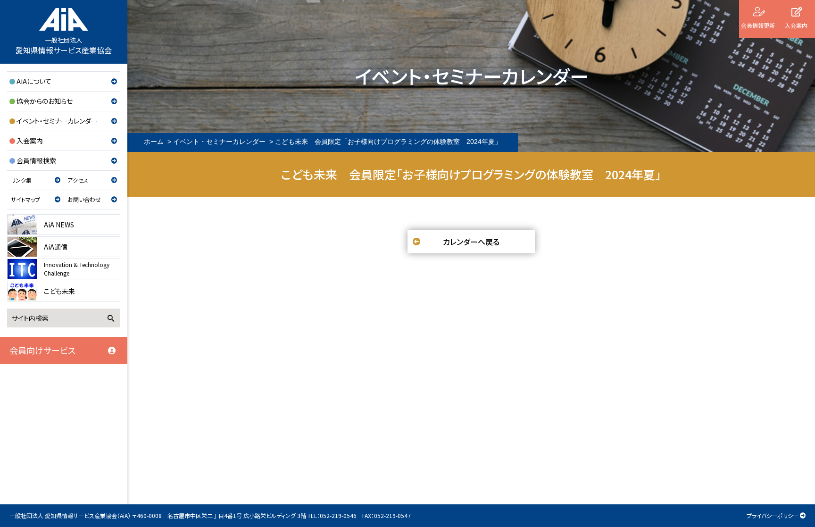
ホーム (154, 141)
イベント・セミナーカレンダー (57, 120)
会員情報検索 (36, 160)
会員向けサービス (42, 350)
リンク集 (21, 180)
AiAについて (34, 81)
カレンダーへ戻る (471, 241)
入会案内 (30, 140)
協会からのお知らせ (45, 101)
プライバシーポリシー (772, 515)
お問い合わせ (84, 199)
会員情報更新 (758, 25)
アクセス (77, 180)
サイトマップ (25, 199)
